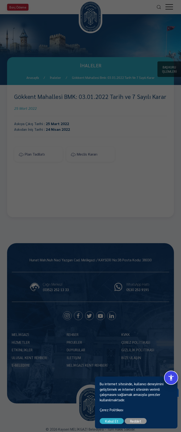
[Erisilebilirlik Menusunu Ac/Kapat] (171, 378)
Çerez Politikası (111, 409)
